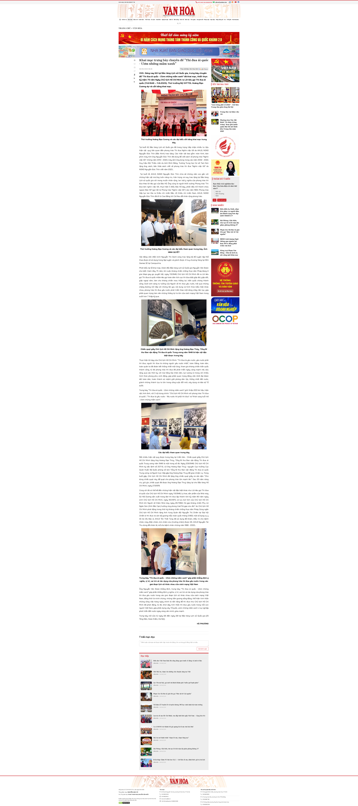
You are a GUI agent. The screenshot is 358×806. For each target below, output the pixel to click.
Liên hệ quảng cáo (221, 2)
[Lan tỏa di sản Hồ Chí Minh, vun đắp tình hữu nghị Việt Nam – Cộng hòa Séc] (146, 719)
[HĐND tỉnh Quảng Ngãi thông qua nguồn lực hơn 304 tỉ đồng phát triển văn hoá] (215, 241)
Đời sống (176, 19)
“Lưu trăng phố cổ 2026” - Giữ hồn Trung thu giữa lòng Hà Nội (225, 105)
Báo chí (135, 19)
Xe (225, 19)
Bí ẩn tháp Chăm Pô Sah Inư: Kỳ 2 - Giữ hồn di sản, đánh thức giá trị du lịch (179, 759)
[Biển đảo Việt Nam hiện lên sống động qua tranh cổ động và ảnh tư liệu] (146, 664)
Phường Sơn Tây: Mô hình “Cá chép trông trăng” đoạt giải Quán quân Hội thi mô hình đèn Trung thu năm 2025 (229, 125)
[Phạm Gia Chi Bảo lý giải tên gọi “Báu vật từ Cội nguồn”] (146, 697)
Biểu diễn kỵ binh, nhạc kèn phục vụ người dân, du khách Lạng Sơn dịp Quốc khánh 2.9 (229, 212)
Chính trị (124, 19)
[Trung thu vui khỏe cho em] (215, 113)
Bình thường (220, 194)
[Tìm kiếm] (178, 23)
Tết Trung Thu (220, 84)
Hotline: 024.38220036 (205, 2)
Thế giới (229, 19)
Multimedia (235, 19)
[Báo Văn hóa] (179, 11)
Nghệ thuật (165, 19)
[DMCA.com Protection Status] (124, 802)
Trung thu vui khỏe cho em (229, 113)
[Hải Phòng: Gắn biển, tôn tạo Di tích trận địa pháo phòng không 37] (146, 752)
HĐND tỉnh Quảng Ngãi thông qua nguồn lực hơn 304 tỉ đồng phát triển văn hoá (229, 242)
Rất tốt (218, 191)
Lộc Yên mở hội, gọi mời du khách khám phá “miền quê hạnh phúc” (176, 682)
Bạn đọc (212, 19)
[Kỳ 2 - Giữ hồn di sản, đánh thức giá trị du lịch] (146, 763)
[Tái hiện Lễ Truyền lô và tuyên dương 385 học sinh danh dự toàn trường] (146, 708)
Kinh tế (182, 19)
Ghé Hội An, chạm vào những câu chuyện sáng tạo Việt (171, 671)
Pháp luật (206, 19)
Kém (217, 196)
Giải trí (171, 19)
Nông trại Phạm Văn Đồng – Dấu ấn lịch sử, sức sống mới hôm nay (229, 252)
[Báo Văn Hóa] (179, 781)
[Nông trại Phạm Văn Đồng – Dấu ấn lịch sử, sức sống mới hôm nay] (215, 252)
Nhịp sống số (219, 19)
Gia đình (158, 19)
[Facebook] (135, 60)
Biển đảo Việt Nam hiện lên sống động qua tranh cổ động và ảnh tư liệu (177, 660)
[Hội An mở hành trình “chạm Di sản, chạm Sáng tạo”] (146, 741)
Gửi (214, 200)
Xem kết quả (222, 200)
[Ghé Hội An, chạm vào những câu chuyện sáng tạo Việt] (146, 675)
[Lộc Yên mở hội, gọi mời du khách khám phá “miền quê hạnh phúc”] (146, 686)
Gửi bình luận (202, 649)
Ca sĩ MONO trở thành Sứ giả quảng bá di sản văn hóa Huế (173, 726)
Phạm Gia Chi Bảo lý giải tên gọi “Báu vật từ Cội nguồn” (172, 693)
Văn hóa (130, 19)
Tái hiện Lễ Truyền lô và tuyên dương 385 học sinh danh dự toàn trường (177, 704)
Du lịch (153, 19)
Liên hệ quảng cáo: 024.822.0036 (170, 801)
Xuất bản (141, 19)
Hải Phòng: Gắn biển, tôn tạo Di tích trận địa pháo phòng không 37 (176, 748)
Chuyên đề (200, 19)
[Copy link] (135, 71)
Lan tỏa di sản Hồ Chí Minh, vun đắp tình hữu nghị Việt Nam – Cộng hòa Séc (179, 715)
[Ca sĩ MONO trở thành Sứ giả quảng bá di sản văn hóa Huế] (146, 730)
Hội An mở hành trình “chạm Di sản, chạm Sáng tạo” (171, 737)
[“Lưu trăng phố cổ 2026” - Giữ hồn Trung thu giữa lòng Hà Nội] (225, 95)
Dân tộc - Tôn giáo (190, 19)
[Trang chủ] (120, 20)
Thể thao (147, 19)
